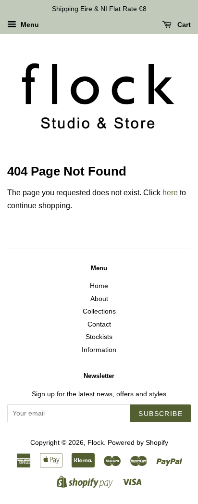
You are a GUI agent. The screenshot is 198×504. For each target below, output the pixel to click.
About (99, 298)
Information (99, 349)
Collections (99, 311)
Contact (99, 324)
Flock (95, 442)
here (170, 193)
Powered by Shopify (138, 442)
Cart (183, 24)
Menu (29, 24)
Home (99, 286)
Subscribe (160, 413)
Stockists (99, 336)
